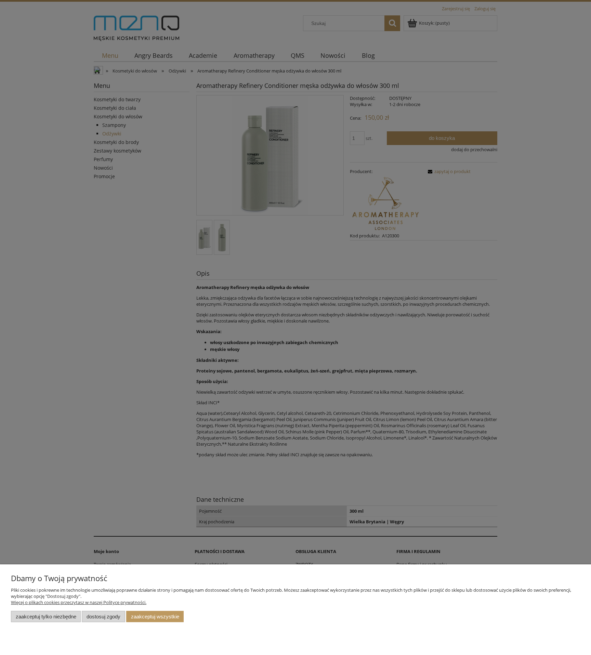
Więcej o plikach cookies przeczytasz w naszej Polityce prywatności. (78, 602)
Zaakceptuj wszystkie (155, 616)
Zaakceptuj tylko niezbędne (46, 616)
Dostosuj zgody (103, 616)
